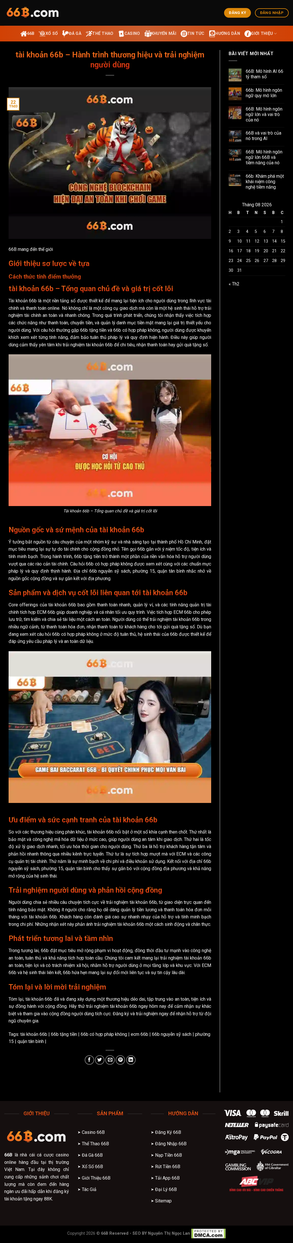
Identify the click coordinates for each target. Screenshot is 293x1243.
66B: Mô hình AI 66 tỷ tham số (264, 74)
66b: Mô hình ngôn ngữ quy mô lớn (264, 92)
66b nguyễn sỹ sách (171, 1034)
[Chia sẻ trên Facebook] (89, 1060)
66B (8, 1155)
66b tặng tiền (64, 1034)
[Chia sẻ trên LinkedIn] (131, 1060)
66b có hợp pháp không (104, 1034)
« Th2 (234, 284)
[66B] (33, 12)
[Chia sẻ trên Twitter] (99, 1060)
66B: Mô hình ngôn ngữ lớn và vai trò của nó (264, 114)
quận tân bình (30, 1041)
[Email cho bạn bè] (110, 1060)
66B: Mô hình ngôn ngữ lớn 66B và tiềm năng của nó (264, 157)
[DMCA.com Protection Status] (208, 1233)
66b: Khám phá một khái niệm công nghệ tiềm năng (265, 181)
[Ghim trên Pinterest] (120, 1060)
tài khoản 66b (33, 1034)
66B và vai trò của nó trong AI (263, 135)
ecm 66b (139, 1034)
